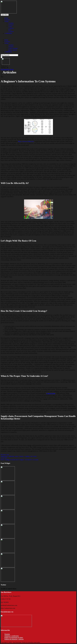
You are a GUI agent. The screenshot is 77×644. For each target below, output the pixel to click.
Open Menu (5, 15)
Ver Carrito (4, 69)
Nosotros (7, 20)
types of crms (50, 393)
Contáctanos (8, 33)
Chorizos (11, 23)
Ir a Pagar (10, 69)
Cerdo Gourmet (11, 27)
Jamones (10, 25)
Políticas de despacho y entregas (14, 639)
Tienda (7, 21)
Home (6, 18)
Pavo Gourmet (11, 30)
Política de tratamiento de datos (14, 637)
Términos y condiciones (12, 636)
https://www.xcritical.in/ (26, 141)
